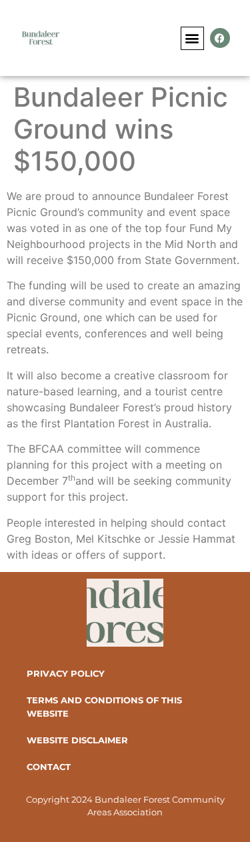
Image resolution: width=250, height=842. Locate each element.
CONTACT (49, 766)
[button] (192, 38)
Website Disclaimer (77, 740)
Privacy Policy (66, 673)
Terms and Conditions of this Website (104, 707)
